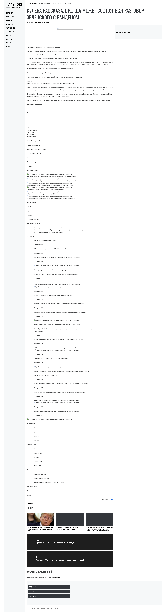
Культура (9, 35)
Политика (9, 13)
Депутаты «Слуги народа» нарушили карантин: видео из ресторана (67, 528)
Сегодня (111, 499)
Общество (9, 20)
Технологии (10, 32)
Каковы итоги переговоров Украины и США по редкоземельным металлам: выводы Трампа (40, 529)
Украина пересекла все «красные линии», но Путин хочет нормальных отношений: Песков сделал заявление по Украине (99, 529)
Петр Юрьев (46, 22)
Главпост (14, 4)
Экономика (10, 17)
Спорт (8, 47)
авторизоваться (56, 577)
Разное (8, 43)
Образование (10, 28)
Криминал (9, 24)
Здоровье (9, 39)
